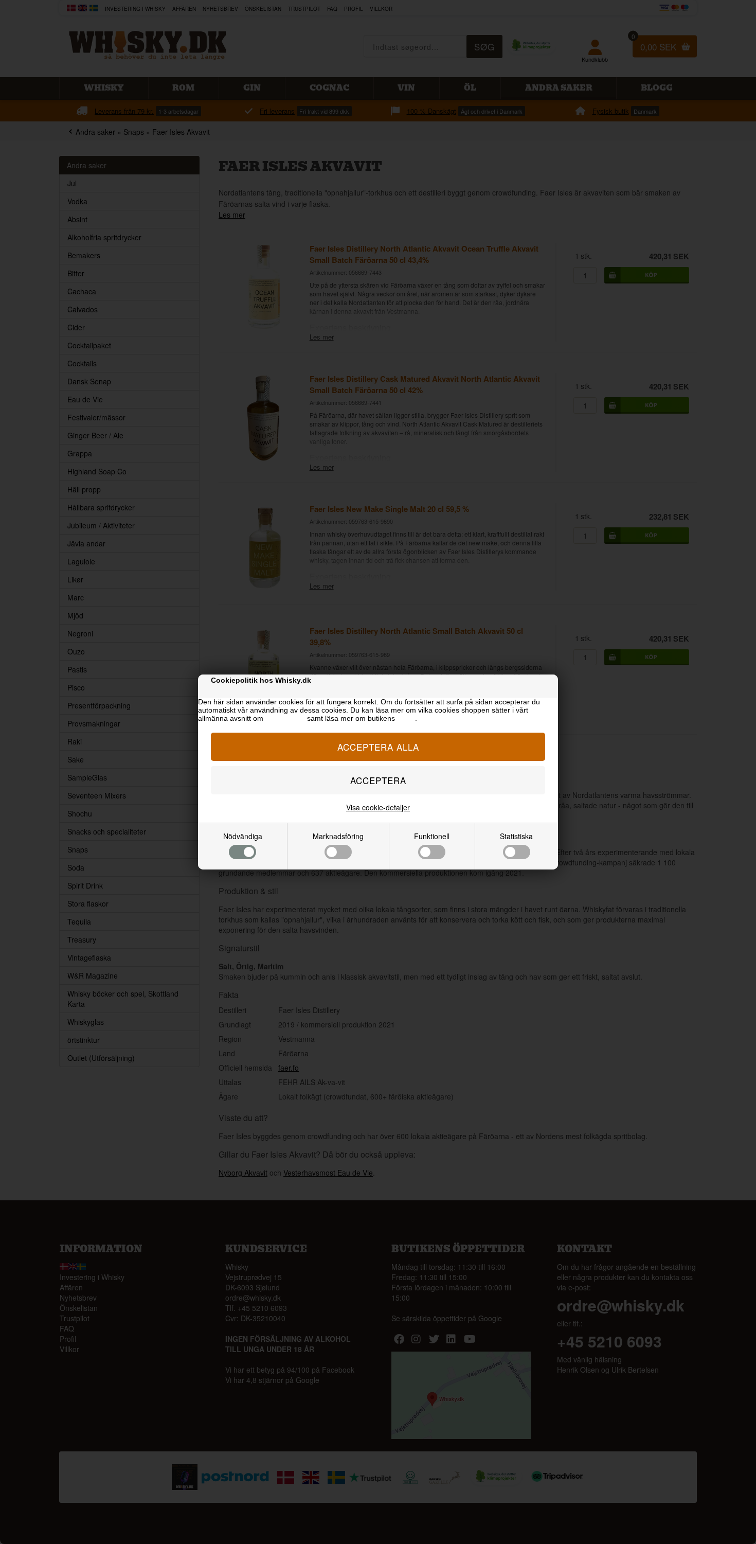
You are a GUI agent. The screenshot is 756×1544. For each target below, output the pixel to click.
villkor (406, 718)
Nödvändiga (242, 836)
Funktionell (431, 836)
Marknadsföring (338, 836)
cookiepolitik (285, 718)
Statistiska (516, 836)
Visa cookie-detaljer (378, 807)
